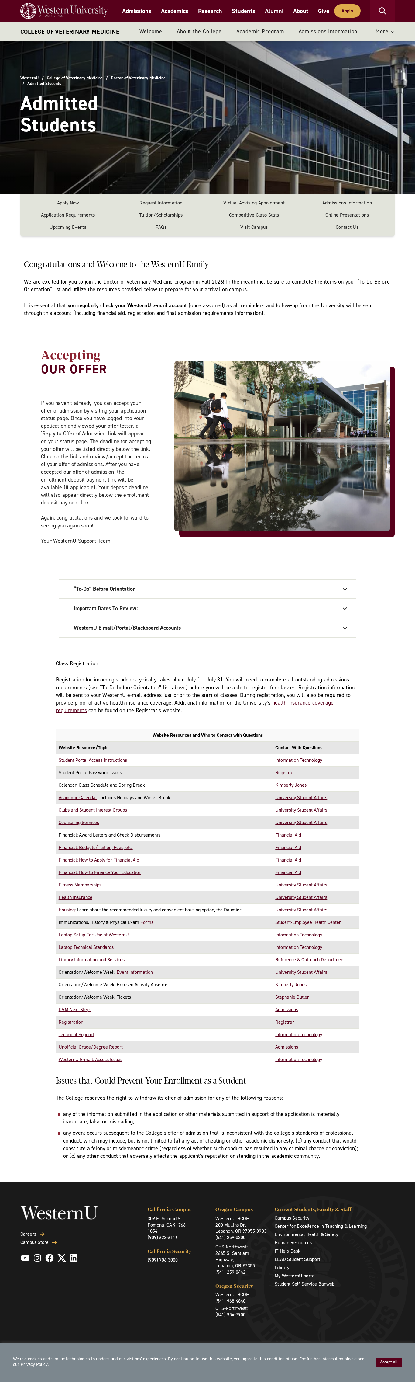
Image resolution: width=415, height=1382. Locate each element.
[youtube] (25, 1258)
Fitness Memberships (80, 885)
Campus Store (34, 1242)
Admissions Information (328, 31)
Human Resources (293, 1242)
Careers (28, 1234)
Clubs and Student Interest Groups (93, 810)
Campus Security (292, 1218)
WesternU (29, 78)
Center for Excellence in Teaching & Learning (321, 1226)
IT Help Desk (287, 1251)
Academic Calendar (78, 797)
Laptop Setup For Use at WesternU (94, 934)
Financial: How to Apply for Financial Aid (99, 860)
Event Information (135, 972)
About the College (199, 31)
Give (323, 11)
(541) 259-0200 (230, 1237)
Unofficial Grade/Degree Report (91, 1047)
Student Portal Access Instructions (93, 760)
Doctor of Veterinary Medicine (138, 78)
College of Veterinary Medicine (69, 32)
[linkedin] (74, 1258)
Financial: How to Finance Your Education (100, 872)
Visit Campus (254, 227)
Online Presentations (347, 215)
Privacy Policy (34, 1364)
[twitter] (62, 1258)
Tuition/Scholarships (161, 215)
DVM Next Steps (75, 1009)
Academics (174, 11)
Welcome (150, 31)
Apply (347, 11)
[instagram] (37, 1258)
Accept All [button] (389, 1362)
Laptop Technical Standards (86, 947)
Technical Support (76, 1034)
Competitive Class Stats (254, 215)
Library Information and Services (92, 959)
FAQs (161, 227)
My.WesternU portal (295, 1275)
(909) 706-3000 (163, 1260)
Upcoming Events (68, 227)
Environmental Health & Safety (306, 1234)
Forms (146, 922)
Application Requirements (68, 215)
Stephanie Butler (292, 997)
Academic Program (260, 31)
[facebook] (49, 1258)
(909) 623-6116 (163, 1237)
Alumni (274, 11)
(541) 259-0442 (230, 1272)
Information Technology (298, 760)
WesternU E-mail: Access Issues (90, 1059)
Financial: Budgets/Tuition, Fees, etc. (96, 847)
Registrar (284, 772)
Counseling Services (79, 822)
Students (243, 11)
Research (210, 11)
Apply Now (68, 203)
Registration (71, 1022)
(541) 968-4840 (230, 1301)
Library (282, 1267)
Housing (67, 910)
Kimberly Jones (291, 785)
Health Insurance (75, 897)
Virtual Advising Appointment (254, 203)
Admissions (136, 11)
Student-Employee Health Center (308, 922)
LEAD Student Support (297, 1259)
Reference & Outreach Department (310, 959)
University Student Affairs (301, 797)
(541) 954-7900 (230, 1314)
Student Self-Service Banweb (304, 1284)
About (300, 11)
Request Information (160, 203)
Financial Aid (288, 835)
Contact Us (347, 227)
